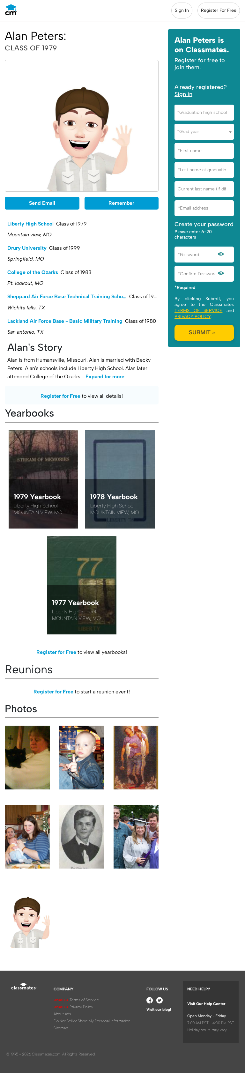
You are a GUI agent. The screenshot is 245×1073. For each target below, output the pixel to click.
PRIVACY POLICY (192, 316)
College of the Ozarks (32, 272)
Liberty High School (30, 224)
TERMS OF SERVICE (198, 310)
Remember (121, 203)
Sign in (183, 94)
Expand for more (104, 377)
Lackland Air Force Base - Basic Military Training (64, 321)
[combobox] (204, 113)
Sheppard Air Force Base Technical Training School (67, 296)
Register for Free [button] (60, 396)
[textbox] (204, 112)
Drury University (27, 248)
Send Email (42, 203)
